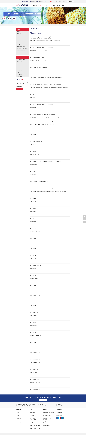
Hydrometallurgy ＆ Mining (47, 418)
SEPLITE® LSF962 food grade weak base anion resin (38, 67)
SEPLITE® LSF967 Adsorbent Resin (36, 141)
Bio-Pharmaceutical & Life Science (22, 59)
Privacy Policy (68, 433)
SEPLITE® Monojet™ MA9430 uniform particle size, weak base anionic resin (42, 114)
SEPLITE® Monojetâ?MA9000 (35, 362)
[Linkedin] (62, 418)
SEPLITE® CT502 (33, 107)
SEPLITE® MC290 (33, 208)
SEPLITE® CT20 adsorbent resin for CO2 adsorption (38, 127)
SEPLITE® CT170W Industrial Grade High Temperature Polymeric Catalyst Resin (43, 178)
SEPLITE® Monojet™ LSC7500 (35, 352)
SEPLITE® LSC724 (33, 228)
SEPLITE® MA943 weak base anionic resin (37, 57)
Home (22, 25)
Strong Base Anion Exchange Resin (22, 50)
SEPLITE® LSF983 (33, 345)
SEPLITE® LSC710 (33, 258)
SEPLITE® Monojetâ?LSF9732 (35, 295)
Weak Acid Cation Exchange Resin (35, 428)
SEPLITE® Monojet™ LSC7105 (35, 298)
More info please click (16, 1)
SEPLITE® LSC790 (33, 201)
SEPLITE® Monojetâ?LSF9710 (35, 359)
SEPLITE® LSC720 (33, 218)
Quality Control (19, 419)
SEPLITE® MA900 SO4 (34, 278)
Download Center (59, 412)
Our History (18, 416)
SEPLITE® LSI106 (33, 184)
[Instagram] (51, 1)
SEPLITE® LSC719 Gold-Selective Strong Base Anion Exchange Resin (41, 47)
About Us (18, 412)
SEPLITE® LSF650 (33, 151)
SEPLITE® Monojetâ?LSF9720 (35, 382)
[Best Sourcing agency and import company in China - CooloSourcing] (22, 5)
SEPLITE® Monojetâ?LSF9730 (35, 231)
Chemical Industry (19, 61)
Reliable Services (19, 421)
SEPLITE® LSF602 (33, 144)
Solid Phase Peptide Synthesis (21, 46)
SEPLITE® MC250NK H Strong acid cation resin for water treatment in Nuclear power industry (45, 40)
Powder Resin (19, 44)
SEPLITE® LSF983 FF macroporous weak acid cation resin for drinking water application (44, 121)
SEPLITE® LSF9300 (33, 292)
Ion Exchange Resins (33, 419)
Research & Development (20, 422)
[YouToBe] (50, 1)
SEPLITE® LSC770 (33, 248)
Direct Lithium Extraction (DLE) (21, 68)
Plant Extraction (19, 72)
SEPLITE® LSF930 (33, 131)
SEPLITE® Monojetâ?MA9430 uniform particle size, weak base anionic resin (42, 60)
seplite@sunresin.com (34, 1)
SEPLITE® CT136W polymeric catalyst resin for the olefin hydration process (42, 124)
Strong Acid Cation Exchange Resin (22, 48)
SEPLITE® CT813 (33, 255)
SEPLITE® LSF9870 (33, 288)
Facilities (18, 415)
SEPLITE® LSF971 (33, 275)
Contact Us (43, 399)
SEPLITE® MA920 (33, 285)
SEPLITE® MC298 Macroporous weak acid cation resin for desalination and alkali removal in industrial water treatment (49, 87)
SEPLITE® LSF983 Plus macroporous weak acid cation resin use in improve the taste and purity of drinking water (48, 191)
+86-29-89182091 (40, 1)
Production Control (19, 418)
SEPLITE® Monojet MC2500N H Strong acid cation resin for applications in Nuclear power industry (45, 77)
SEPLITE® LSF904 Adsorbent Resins (36, 154)
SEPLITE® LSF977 (33, 305)
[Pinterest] (60, 418)
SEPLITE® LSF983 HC (34, 312)
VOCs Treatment (19, 74)
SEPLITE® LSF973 (33, 332)
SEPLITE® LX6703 (33, 94)
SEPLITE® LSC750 (33, 245)
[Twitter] (48, 1)
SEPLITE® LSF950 (33, 134)
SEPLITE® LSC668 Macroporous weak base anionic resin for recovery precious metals (44, 50)
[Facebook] (47, 1)
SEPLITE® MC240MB (33, 315)
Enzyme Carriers (32, 418)
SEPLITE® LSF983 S (33, 268)
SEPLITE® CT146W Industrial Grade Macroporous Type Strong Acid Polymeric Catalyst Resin (45, 117)
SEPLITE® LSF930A (33, 325)
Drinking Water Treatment (20, 63)
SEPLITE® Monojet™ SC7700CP (35, 302)
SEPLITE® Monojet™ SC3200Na (35, 265)
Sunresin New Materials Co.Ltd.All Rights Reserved (27, 433)
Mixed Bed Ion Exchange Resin (21, 42)
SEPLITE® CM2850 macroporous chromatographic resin (39, 181)
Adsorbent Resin (19, 31)
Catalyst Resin (19, 33)
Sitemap (63, 433)
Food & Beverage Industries (47, 416)
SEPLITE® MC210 (33, 235)
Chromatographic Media (33, 416)
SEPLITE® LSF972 (33, 322)
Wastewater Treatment (20, 76)
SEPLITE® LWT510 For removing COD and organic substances (40, 70)
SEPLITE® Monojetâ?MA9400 (35, 74)
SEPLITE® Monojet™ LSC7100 (35, 379)
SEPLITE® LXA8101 (33, 241)
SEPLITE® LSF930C (33, 372)
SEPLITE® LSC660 (33, 198)
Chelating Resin (19, 35)
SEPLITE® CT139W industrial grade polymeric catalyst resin (39, 174)
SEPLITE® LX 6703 (33, 238)
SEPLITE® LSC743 (33, 221)
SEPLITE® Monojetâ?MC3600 (35, 389)
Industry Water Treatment (20, 70)
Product (25, 25)
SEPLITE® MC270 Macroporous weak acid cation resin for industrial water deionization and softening (46, 84)
